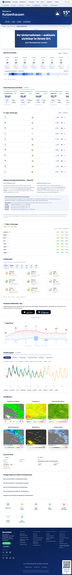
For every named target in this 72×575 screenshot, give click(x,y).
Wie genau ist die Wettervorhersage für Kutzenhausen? (18, 495)
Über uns (35, 534)
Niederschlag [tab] (23, 357)
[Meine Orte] (68, 2)
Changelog (44, 567)
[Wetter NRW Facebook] (3, 558)
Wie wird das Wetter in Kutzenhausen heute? (15, 479)
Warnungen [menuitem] (31, 2)
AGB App (61, 539)
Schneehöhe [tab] (49, 357)
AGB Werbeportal (63, 543)
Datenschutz (62, 536)
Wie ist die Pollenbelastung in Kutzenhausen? (15, 487)
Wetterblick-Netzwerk (38, 538)
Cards (60, 53)
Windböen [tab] (41, 357)
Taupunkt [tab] (15, 357)
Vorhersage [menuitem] (15, 2)
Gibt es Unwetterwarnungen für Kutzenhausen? (16, 491)
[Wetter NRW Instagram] (10, 558)
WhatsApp (7, 543)
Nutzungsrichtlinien (64, 538)
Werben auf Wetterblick (36, 542)
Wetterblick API (23, 544)
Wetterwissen (23, 542)
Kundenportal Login (51, 541)
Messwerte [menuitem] (49, 2)
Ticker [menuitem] (37, 2)
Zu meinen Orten (24, 537)
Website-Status (28, 567)
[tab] (5, 266)
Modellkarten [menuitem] (23, 2)
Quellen (61, 547)
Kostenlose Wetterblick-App (23, 534)
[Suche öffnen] (65, 1)
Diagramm (65, 53)
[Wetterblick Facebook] (3, 552)
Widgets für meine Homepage (24, 540)
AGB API (61, 541)
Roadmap (35, 536)
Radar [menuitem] (42, 2)
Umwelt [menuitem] (57, 2)
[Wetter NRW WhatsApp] (13, 558)
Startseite (4, 26)
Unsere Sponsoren (37, 539)
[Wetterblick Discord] (7, 552)
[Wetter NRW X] (7, 558)
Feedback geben (50, 536)
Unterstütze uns (37, 545)
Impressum (62, 534)
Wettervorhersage (11, 26)
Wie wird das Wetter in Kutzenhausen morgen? (16, 483)
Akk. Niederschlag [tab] (32, 357)
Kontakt (7, 546)
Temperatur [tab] (7, 357)
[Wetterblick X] (10, 552)
